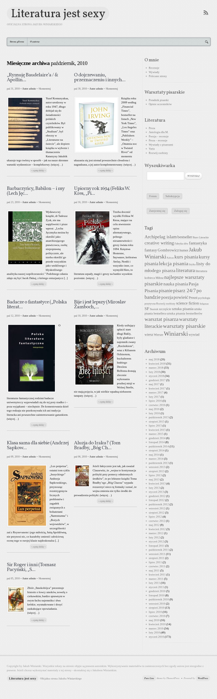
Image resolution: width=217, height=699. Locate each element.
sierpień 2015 (156, 421)
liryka (192, 264)
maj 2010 (154, 620)
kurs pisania (186, 257)
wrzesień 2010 (157, 603)
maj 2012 (154, 524)
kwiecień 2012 (157, 529)
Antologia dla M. (158, 132)
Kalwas (170, 258)
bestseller (184, 237)
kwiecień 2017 (157, 388)
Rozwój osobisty (158, 152)
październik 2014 (159, 446)
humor (183, 250)
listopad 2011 (157, 545)
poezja (167, 297)
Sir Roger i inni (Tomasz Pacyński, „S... (31, 567)
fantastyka (198, 243)
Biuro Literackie (201, 237)
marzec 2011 (156, 578)
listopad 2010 (157, 595)
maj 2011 (154, 570)
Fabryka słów (181, 243)
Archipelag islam (161, 236)
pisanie (165, 290)
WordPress (203, 678)
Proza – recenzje (158, 140)
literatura (185, 270)
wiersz (149, 334)
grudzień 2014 (157, 438)
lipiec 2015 (155, 425)
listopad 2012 (157, 500)
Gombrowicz (168, 250)
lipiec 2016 (155, 400)
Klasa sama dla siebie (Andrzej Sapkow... (38, 445)
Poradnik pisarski (159, 100)
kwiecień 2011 (157, 574)
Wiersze (158, 334)
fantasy (151, 250)
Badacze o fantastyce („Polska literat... (37, 305)
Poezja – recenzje (159, 136)
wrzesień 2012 (157, 508)
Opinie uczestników (160, 104)
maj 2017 (154, 384)
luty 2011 (154, 582)
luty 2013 (154, 487)
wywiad (194, 334)
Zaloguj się (180, 210)
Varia (152, 148)
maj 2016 (154, 409)
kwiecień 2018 (157, 363)
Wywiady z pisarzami (161, 144)
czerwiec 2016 (157, 405)
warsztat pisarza (161, 319)
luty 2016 (154, 413)
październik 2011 (159, 549)
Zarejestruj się (157, 210)
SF (147, 308)
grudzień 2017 (157, 380)
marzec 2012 (156, 533)
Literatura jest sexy (58, 13)
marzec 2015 (156, 433)
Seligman (204, 304)
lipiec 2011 (155, 562)
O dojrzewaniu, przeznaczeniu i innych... (99, 78)
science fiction (187, 303)
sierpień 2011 (156, 558)
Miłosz (160, 277)
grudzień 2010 (157, 591)
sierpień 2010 (156, 607)
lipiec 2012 (155, 516)
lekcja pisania (173, 263)
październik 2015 (159, 417)
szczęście (165, 309)
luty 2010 (154, 632)
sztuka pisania (182, 309)
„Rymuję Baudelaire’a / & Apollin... (32, 78)
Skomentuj (45, 88)
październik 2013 (159, 463)
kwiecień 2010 (157, 624)
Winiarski (176, 333)
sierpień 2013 (156, 471)
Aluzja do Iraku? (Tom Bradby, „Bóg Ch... (97, 445)
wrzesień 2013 (157, 467)
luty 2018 (154, 371)
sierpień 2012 (156, 512)
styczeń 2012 (156, 541)
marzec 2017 (156, 392)
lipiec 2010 (155, 611)
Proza (152, 128)
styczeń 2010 (156, 636)
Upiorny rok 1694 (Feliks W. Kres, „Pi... (102, 191)
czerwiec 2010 (157, 616)
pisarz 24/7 (184, 290)
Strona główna (17, 41)
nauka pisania (175, 283)
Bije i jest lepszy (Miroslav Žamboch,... (100, 305)
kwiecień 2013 (157, 483)
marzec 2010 (156, 628)
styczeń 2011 (156, 587)
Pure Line (149, 678)
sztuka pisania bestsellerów (184, 313)
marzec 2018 (156, 367)
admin (32, 88)
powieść (181, 297)
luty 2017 (154, 396)
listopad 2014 (157, 442)
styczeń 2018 (156, 376)
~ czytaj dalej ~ (38, 170)
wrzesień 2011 (157, 554)
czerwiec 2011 (157, 566)
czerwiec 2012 (157, 520)
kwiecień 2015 (157, 429)
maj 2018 (154, 359)
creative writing (159, 243)
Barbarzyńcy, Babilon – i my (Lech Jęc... (35, 191)
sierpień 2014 (156, 450)
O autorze (35, 41)
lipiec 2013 (155, 475)
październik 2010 (159, 599)
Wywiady (154, 72)
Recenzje (154, 67)
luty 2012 (154, 537)
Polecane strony (158, 76)
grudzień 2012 (157, 496)
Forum (153, 196)
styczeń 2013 (156, 491)
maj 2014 (154, 454)
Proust (193, 297)
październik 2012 (159, 504)
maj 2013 (154, 479)
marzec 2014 (156, 458)
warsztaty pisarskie (184, 326)
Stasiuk (154, 309)
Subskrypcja (173, 196)
